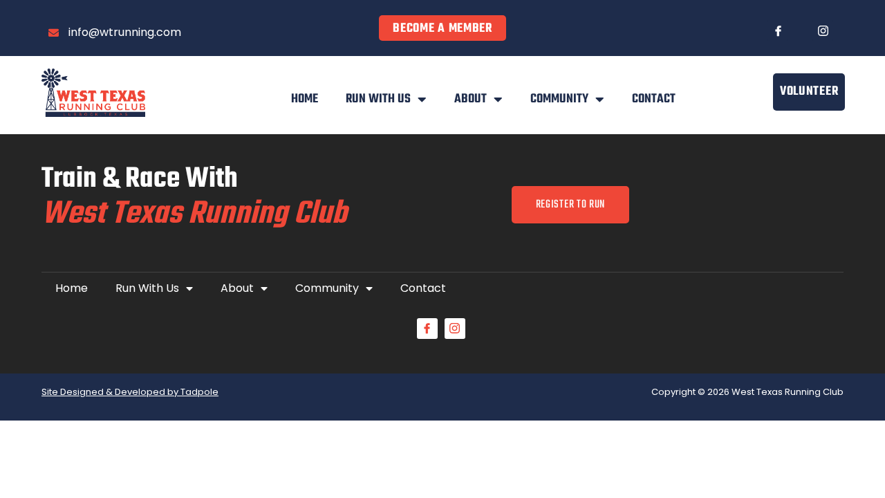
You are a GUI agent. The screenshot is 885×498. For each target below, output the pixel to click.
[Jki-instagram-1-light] (822, 30)
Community (559, 99)
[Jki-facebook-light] (777, 30)
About (470, 99)
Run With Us (378, 99)
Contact (654, 99)
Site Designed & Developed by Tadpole (129, 391)
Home (304, 99)
